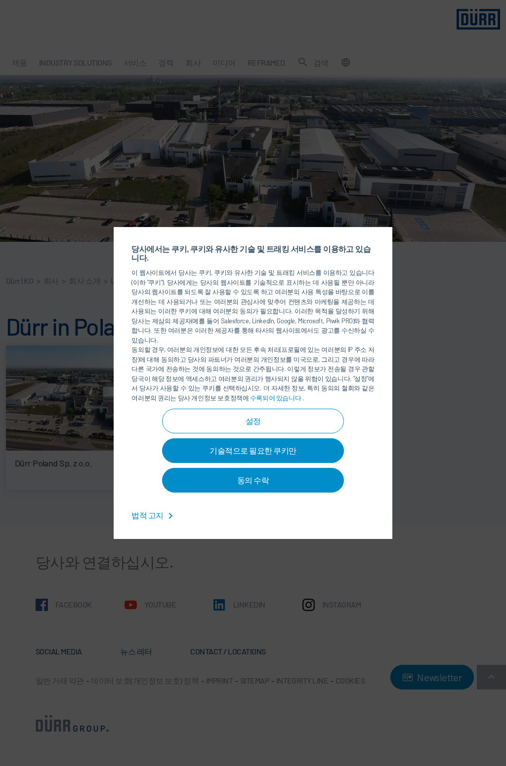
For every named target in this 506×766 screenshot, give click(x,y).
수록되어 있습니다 (276, 398)
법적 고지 (148, 515)
